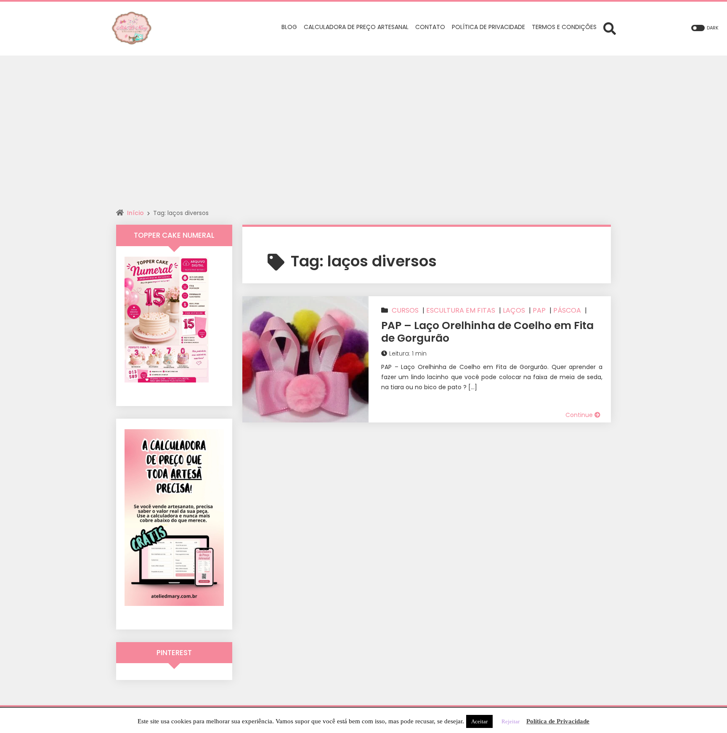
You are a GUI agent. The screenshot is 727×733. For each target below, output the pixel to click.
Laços (514, 310)
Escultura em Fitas (460, 310)
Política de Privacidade (557, 721)
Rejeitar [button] (510, 721)
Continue (579, 415)
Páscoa (567, 310)
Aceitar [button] (479, 721)
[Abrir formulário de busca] (609, 28)
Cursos (405, 310)
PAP (539, 310)
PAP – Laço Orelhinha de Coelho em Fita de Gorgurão (487, 331)
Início (135, 213)
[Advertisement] (363, 119)
